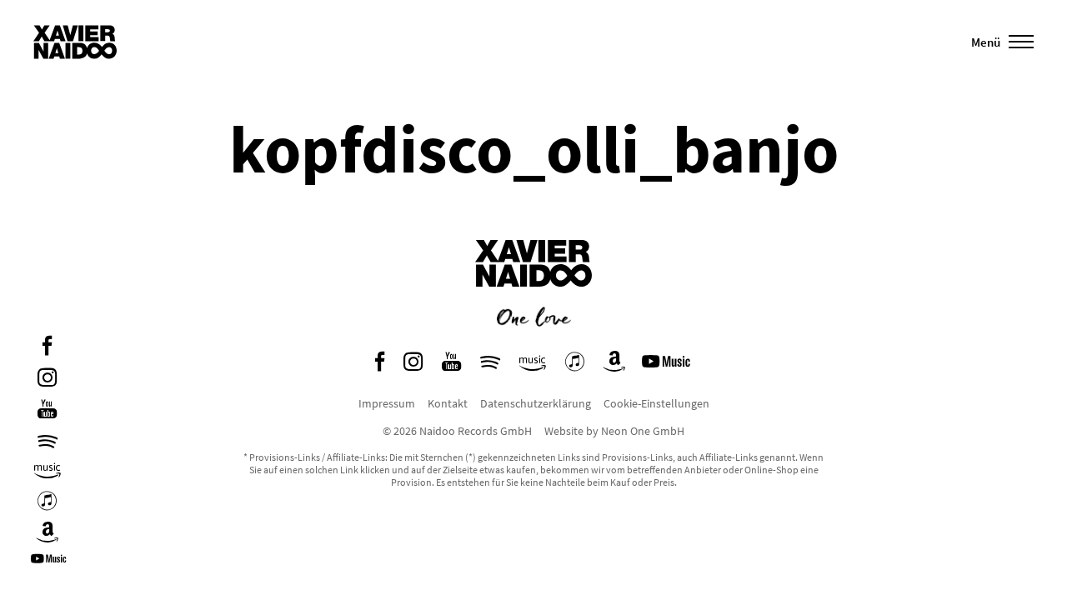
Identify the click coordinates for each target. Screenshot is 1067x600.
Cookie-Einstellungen (656, 403)
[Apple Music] (47, 502)
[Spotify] (48, 441)
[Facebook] (47, 348)
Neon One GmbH (642, 430)
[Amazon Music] (47, 471)
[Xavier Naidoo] (533, 299)
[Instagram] (47, 379)
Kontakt (448, 403)
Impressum (386, 403)
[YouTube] (47, 411)
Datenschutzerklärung (535, 403)
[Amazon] (47, 534)
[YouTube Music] (50, 564)
